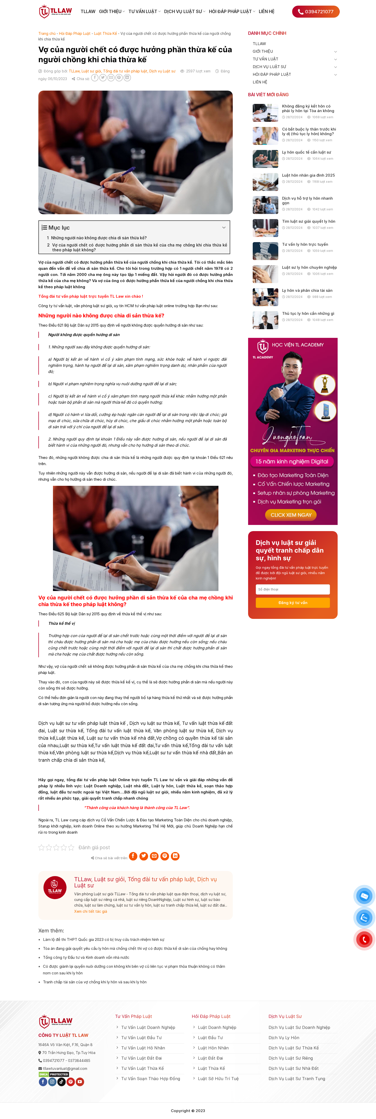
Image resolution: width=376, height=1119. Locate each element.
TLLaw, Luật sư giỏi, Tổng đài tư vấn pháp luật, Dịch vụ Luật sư (122, 71)
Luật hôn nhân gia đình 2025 (308, 175)
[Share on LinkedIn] (127, 77)
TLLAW (88, 11)
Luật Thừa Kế (105, 33)
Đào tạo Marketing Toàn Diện (165, 819)
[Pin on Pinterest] (119, 77)
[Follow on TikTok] (61, 1082)
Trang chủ (47, 33)
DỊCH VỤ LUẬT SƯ (183, 11)
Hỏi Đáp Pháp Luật (75, 33)
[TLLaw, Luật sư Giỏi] (55, 12)
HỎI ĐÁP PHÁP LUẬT (230, 11)
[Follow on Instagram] (52, 1082)
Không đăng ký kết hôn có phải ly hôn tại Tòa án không (308, 108)
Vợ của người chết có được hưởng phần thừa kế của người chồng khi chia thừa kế (115, 262)
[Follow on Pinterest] (71, 1082)
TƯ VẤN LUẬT (142, 11)
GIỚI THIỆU (110, 11)
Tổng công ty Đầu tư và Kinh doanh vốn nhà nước (86, 957)
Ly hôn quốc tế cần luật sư (306, 152)
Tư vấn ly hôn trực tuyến (305, 244)
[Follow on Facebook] (43, 1082)
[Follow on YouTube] (80, 1082)
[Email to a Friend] (111, 77)
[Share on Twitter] (103, 77)
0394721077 (53, 1060)
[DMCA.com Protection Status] (53, 1074)
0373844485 (79, 1060)
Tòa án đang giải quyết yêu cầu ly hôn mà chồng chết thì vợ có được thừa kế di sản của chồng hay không (135, 948)
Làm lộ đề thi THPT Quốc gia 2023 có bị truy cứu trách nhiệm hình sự (103, 939)
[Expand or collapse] (224, 227)
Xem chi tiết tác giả (90, 911)
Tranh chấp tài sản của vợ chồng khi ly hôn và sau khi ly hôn (95, 982)
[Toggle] (336, 51)
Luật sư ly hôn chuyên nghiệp (309, 267)
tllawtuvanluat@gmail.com (65, 1068)
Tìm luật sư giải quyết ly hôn (308, 221)
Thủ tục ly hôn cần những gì (308, 313)
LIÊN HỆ (266, 11)
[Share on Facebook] (94, 77)
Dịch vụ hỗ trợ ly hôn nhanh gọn (307, 200)
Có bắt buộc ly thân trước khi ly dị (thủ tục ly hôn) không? (309, 131)
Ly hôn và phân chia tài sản (307, 290)
